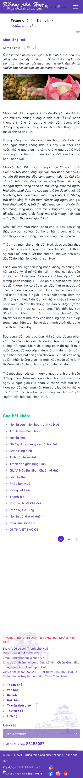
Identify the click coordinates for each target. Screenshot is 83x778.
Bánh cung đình (21, 451)
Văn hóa (13, 690)
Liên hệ (12, 716)
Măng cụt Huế (20, 490)
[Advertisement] (41, 583)
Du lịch (43, 20)
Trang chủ (19, 20)
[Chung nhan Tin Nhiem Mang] (22, 773)
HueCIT (38, 767)
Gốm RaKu (17, 477)
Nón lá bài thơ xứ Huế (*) (27, 516)
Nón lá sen (17, 437)
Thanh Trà (17, 497)
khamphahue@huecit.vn (28, 658)
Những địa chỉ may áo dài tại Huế (34, 444)
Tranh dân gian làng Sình (28, 464)
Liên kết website (16, 734)
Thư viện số (15, 711)
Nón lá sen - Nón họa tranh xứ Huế (34, 424)
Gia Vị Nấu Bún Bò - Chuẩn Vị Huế (34, 470)
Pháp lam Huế (20, 483)
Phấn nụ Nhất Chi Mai (25, 503)
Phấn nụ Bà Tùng (22, 510)
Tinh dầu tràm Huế (23, 457)
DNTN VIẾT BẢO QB (24, 529)
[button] (77, 32)
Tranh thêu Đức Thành (25, 431)
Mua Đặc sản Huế (22, 523)
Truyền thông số (19, 705)
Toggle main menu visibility (75, 6)
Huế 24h (13, 700)
